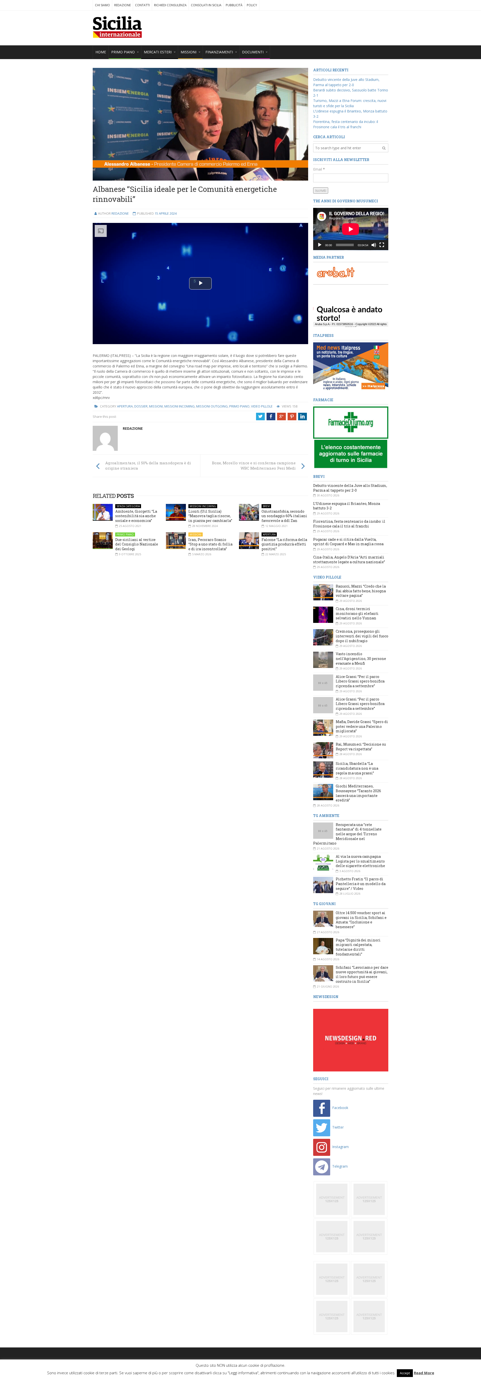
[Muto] (373, 244)
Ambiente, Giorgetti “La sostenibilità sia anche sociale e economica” (136, 516)
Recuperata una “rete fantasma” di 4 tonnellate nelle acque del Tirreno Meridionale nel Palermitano (347, 834)
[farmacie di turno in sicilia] (350, 437)
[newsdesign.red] (350, 1039)
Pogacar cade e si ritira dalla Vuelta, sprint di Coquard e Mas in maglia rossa (348, 541)
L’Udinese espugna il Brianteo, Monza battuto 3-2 (346, 506)
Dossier (141, 406)
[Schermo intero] (381, 244)
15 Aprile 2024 (166, 213)
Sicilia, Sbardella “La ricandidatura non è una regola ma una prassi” (357, 768)
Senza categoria (128, 506)
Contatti (142, 5)
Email (319, 169)
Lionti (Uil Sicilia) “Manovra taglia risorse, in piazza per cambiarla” (210, 516)
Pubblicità (234, 5)
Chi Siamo (102, 5)
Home (100, 52)
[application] (350, 229)
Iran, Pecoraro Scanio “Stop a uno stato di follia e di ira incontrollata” (210, 544)
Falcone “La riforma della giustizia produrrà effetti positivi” (284, 544)
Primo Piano (239, 406)
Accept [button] (405, 1373)
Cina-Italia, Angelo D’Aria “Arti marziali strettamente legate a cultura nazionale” (349, 559)
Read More (424, 1372)
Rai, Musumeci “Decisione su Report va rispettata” (361, 746)
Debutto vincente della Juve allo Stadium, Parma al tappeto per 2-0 (350, 488)
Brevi (266, 506)
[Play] (319, 244)
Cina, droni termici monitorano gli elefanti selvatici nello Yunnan (357, 613)
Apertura (125, 406)
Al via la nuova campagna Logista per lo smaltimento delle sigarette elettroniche (360, 861)
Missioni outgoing (212, 406)
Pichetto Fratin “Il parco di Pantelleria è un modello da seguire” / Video (361, 884)
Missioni (156, 406)
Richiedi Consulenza (170, 5)
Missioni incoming (179, 406)
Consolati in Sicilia (206, 5)
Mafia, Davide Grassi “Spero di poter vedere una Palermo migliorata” (362, 726)
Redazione (122, 5)
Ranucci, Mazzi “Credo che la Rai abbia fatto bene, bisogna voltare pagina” (361, 591)
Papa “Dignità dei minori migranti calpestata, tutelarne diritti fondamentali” (358, 947)
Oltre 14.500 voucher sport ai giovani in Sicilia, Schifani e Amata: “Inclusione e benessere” (361, 919)
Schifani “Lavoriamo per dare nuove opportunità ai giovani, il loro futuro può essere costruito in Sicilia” (362, 974)
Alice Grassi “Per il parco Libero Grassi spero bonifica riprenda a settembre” (360, 681)
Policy (252, 5)
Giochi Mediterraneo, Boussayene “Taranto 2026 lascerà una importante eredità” (358, 793)
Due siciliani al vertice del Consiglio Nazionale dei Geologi (136, 544)
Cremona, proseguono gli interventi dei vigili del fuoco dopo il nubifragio (362, 636)
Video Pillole (262, 406)
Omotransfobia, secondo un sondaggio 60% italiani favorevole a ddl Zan (284, 516)
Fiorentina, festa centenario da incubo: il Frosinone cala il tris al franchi (349, 523)
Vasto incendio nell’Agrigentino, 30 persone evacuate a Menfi (361, 658)
